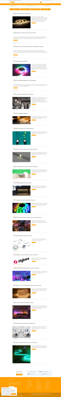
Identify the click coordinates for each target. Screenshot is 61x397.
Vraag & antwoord (44, 0)
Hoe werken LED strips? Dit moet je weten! (22, 235)
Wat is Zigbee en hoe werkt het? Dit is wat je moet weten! (25, 254)
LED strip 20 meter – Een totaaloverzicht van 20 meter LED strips (27, 285)
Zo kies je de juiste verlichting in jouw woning (23, 94)
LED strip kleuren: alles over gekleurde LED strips (24, 200)
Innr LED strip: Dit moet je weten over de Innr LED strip (25, 342)
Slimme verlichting (26, 4)
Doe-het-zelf (17, 112)
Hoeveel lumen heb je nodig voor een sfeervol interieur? (25, 149)
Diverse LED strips (39, 4)
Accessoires (45, 4)
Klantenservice (48, 0)
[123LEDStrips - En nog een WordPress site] (12, 2)
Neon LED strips (21, 4)
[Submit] (41, 2)
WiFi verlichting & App (15, 253)
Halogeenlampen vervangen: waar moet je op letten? (24, 32)
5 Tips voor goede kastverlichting (20, 113)
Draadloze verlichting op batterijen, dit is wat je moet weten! (26, 268)
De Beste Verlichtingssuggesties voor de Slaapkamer (24, 80)
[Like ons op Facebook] (50, 0)
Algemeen (14, 12)
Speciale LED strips (33, 4)
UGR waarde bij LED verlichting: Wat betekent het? (24, 323)
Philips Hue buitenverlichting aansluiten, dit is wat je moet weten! (27, 217)
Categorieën (11, 4)
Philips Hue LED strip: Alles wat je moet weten (23, 302)
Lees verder (15, 40)
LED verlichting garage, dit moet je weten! (22, 182)
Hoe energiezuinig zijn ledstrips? (20, 61)
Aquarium (16, 4)
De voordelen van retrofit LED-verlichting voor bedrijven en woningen (28, 46)
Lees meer (14, 392)
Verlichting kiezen (15, 127)
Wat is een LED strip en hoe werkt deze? (22, 13)
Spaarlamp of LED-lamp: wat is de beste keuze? (23, 128)
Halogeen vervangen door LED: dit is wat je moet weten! (25, 166)
